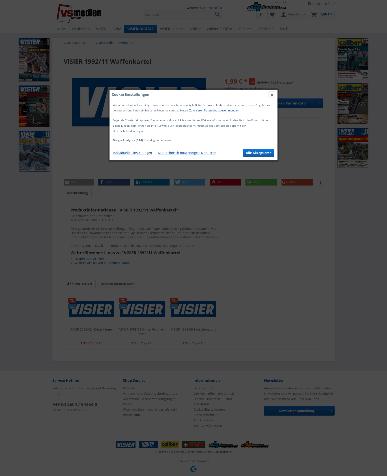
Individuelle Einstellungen (132, 153)
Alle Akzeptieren (258, 153)
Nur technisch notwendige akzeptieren (187, 153)
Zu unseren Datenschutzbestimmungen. (214, 110)
